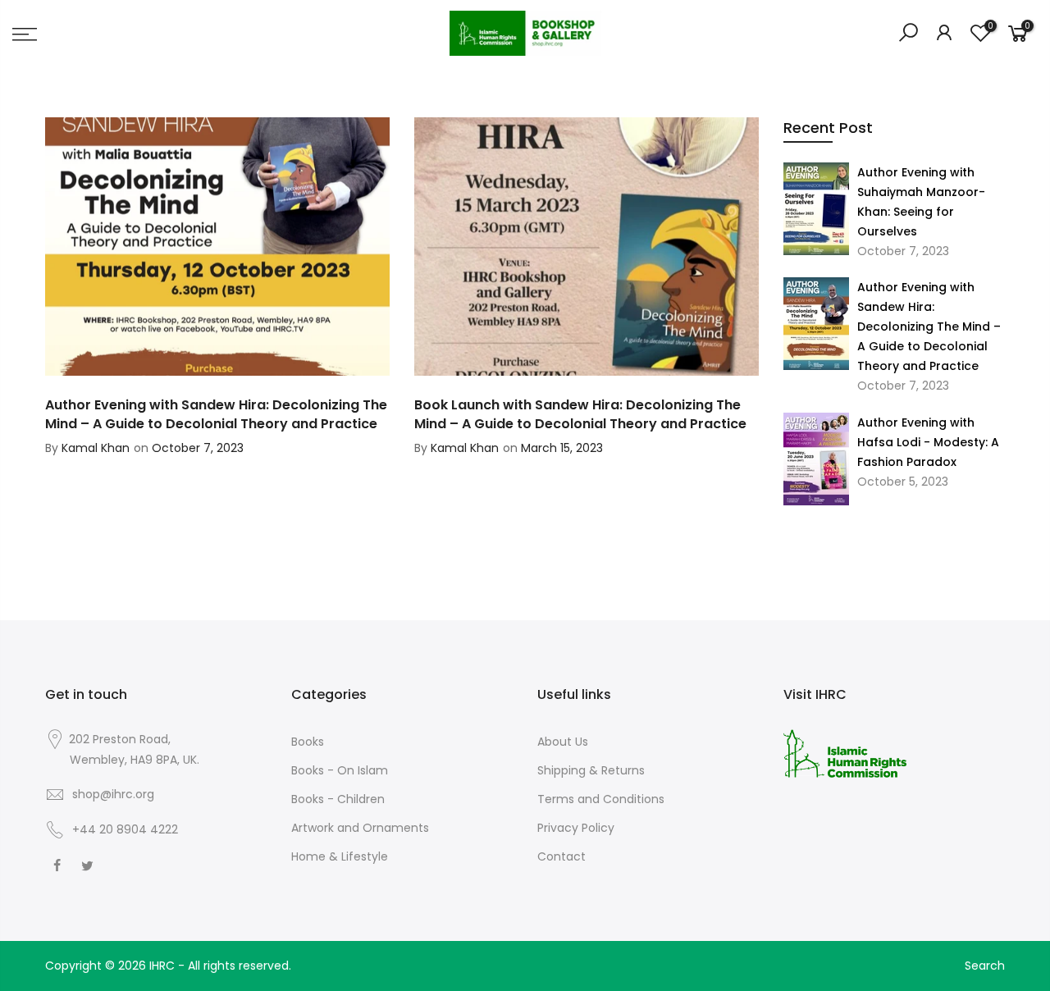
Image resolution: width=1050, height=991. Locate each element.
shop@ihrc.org (113, 794)
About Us (562, 741)
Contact (561, 856)
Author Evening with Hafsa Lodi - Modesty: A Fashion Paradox (928, 442)
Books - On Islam (339, 770)
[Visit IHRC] (844, 752)
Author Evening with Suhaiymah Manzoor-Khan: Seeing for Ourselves (921, 202)
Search (985, 965)
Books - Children (338, 799)
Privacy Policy (575, 828)
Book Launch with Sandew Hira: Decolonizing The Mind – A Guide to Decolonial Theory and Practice (580, 414)
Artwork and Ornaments (360, 828)
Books (307, 741)
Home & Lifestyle (339, 856)
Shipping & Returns (591, 770)
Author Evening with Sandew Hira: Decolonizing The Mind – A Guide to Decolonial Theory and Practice (929, 326)
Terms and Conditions (600, 799)
